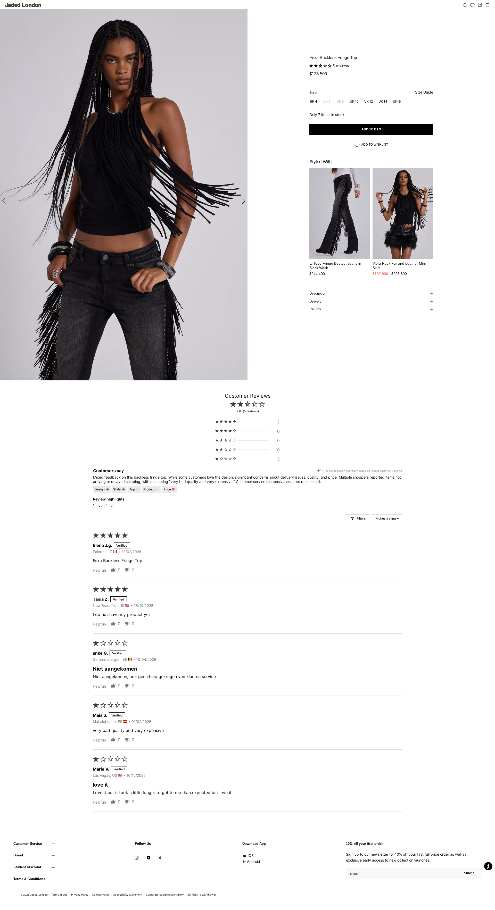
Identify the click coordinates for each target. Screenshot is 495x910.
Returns (315, 309)
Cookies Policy (101, 894)
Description (317, 293)
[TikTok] (160, 857)
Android (253, 861)
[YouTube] (148, 857)
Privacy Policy (79, 894)
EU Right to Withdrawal (201, 894)
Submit (469, 873)
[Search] (465, 5)
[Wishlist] (472, 5)
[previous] (4, 200)
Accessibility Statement (127, 894)
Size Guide (424, 92)
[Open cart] (479, 5)
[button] (321, 65)
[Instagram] (136, 857)
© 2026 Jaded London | (35, 894)
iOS (251, 855)
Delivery (315, 301)
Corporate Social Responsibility (165, 894)
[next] (243, 200)
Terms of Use (59, 894)
